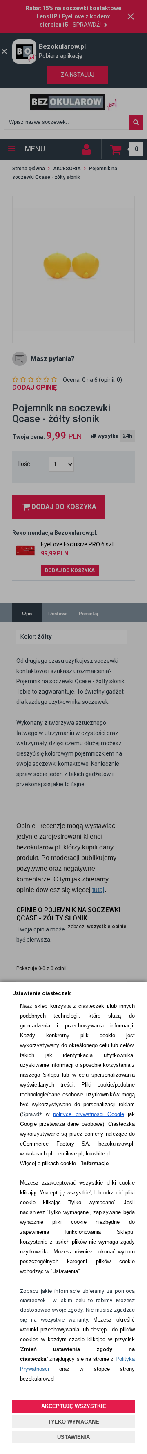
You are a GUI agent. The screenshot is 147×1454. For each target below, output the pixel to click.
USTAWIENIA (73, 1437)
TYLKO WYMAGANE (73, 1422)
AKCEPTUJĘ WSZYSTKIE (73, 1406)
